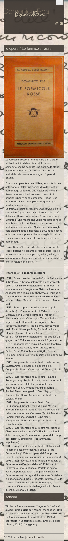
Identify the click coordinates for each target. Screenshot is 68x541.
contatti (61, 23)
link (56, 23)
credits (41, 537)
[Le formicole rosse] (34, 106)
